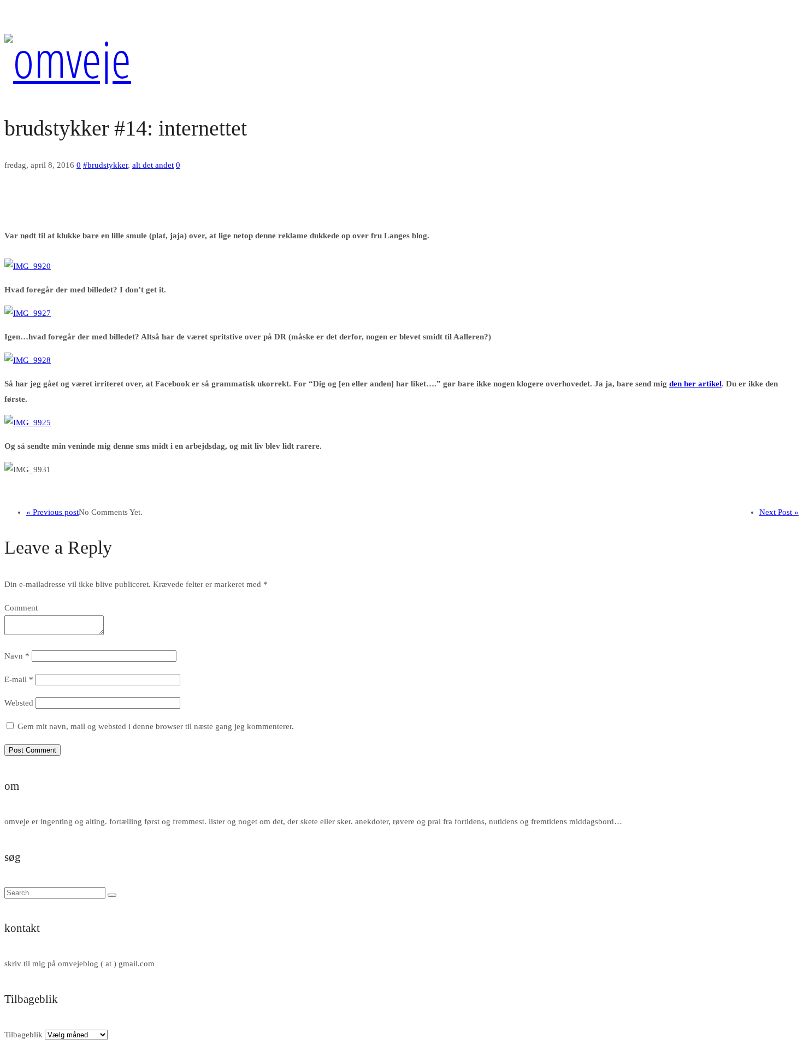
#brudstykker (105, 165)
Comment (21, 607)
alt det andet (153, 165)
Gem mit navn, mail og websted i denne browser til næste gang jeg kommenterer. (155, 726)
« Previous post (52, 512)
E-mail (18, 679)
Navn (16, 655)
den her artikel (695, 383)
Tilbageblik (23, 1034)
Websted (18, 702)
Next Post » (779, 512)
